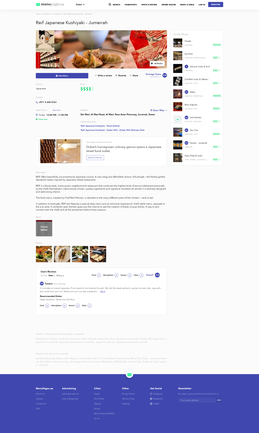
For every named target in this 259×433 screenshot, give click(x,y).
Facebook (158, 398)
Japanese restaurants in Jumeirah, (77, 342)
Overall (152, 275)
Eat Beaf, (40, 358)
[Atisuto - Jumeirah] (177, 144)
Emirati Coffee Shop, (102, 361)
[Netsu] (177, 93)
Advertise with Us (70, 393)
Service (125, 275)
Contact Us (41, 403)
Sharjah (97, 403)
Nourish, (87, 361)
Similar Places (180, 34)
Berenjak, (51, 358)
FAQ (38, 408)
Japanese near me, (106, 342)
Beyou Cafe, (62, 358)
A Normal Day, (122, 358)
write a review (149, 4)
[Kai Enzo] (177, 55)
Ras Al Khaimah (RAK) (104, 413)
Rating (59, 275)
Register (215, 4)
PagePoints (131, 4)
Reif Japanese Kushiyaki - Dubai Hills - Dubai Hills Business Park (113, 130)
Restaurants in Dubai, (47, 338)
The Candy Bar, (106, 358)
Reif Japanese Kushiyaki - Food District (100, 126)
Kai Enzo (189, 53)
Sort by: (44, 275)
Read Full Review (95, 157)
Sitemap (126, 403)
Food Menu (44, 228)
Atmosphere (110, 275)
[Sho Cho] (177, 132)
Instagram (157, 393)
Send (219, 400)
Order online (169, 4)
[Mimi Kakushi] (177, 106)
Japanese (41, 88)
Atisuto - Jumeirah (198, 143)
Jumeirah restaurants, (70, 338)
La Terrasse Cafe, (89, 358)
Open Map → (160, 110)
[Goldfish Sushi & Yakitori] (177, 81)
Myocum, (74, 358)
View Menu (63, 75)
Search (116, 4)
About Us (40, 393)
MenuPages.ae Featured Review (99, 142)
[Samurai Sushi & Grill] (177, 68)
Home (38, 14)
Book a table (187, 4)
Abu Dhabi (99, 398)
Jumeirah (56, 14)
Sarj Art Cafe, (135, 361)
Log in (202, 4)
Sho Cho (194, 130)
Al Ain (97, 418)
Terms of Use (128, 398)
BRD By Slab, (121, 361)
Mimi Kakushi (191, 104)
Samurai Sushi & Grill (200, 66)
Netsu (192, 92)
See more (56, 110)
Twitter (156, 403)
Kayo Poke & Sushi (193, 155)
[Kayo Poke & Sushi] (177, 157)
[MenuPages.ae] (50, 5)
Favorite (122, 75)
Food (96, 275)
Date (51, 275)
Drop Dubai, (46, 361)
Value (138, 275)
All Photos (158, 63)
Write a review (105, 75)
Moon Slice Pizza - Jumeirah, (145, 358)
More (102, 291)
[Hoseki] (177, 43)
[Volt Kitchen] (177, 119)
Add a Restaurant (70, 398)
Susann (55, 283)
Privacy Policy (128, 393)
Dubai (79, 4)
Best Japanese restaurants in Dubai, (129, 338)
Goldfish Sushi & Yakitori (196, 79)
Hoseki (188, 41)
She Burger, (76, 361)
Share (135, 75)
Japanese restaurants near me (131, 342)
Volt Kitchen (195, 117)
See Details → (156, 75)
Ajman (97, 408)
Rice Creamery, (61, 361)
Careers (39, 398)
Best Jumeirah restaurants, (96, 338)
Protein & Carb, (150, 361)
